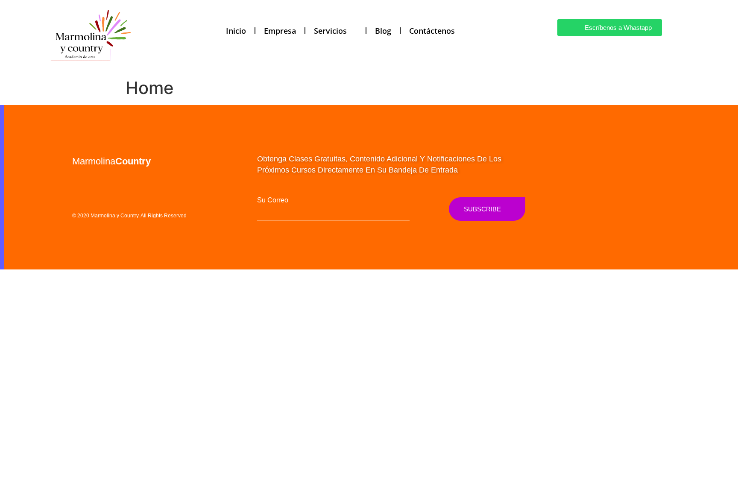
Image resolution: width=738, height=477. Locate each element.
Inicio (236, 31)
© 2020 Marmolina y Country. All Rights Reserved (129, 216)
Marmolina (111, 161)
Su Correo (272, 200)
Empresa (280, 31)
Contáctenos (432, 31)
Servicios (330, 31)
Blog (383, 31)
